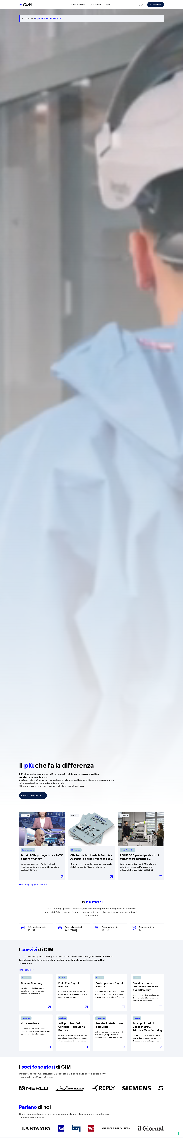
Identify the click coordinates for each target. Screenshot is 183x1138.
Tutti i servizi (25, 970)
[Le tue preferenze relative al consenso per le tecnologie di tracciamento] (178, 1133)
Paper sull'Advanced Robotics (48, 18)
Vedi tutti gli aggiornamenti (32, 884)
